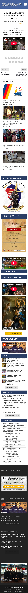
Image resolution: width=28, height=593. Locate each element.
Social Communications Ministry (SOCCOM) (12, 462)
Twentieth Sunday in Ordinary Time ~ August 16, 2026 (11, 541)
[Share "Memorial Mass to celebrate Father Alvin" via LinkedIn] (15, 57)
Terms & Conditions (18, 589)
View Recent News (11, 387)
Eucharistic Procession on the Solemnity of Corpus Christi (14, 370)
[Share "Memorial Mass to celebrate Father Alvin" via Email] (18, 57)
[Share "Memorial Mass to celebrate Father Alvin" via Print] (21, 57)
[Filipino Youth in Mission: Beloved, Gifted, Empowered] (14, 91)
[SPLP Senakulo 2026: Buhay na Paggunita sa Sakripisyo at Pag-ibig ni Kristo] (14, 135)
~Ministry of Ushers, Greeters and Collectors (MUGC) (13, 442)
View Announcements (12, 415)
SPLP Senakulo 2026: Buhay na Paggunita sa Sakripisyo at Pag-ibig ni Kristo (13, 145)
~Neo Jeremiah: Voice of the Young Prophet (12, 458)
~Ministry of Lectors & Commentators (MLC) (11, 438)
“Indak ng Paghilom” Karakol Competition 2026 (14, 376)
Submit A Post (7, 591)
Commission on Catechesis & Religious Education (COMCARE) (13, 425)
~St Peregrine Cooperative (12, 451)
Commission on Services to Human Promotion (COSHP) (12, 449)
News (11, 23)
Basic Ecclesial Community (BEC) (12, 423)
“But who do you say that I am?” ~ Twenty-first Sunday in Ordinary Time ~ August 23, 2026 (13, 536)
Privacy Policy (8, 589)
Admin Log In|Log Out (18, 591)
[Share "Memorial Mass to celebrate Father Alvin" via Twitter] (9, 57)
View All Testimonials (12, 523)
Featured (7, 23)
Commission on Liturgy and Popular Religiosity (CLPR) (13, 430)
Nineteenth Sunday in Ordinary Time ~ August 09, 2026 (12, 546)
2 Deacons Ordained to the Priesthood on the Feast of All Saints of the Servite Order (13, 166)
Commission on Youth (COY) (11, 456)
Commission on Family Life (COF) (12, 428)
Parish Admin (12, 21)
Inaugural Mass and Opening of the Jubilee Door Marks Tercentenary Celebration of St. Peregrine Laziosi (14, 404)
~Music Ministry (9, 446)
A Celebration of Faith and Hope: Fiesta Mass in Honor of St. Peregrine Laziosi (15, 381)
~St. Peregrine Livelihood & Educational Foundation (12, 453)
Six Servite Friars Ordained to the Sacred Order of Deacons (15, 359)
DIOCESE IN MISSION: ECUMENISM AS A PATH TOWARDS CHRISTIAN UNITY (14, 411)
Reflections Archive (12, 552)
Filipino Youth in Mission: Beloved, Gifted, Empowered (13, 101)
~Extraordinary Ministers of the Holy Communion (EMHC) (13, 435)
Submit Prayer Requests (13, 333)
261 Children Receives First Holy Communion (10, 408)
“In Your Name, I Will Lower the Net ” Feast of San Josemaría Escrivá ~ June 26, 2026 (16, 365)
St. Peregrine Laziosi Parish (16, 587)
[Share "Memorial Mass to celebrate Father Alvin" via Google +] (12, 57)
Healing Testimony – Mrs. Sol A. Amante (10, 520)
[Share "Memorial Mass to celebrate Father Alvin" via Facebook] (6, 57)
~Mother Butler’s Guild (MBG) (13, 444)
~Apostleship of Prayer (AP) (12, 433)
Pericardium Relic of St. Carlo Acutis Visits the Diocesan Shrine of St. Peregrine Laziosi (13, 123)
